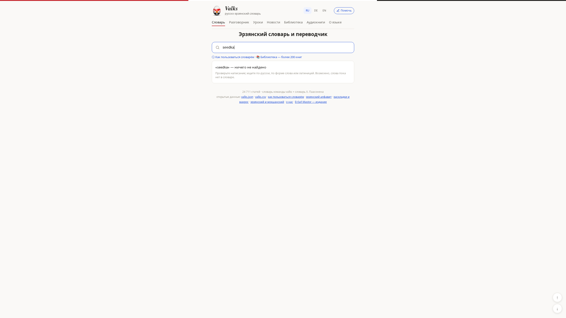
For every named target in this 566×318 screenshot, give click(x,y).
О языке (335, 22)
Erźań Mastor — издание (311, 102)
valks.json (247, 97)
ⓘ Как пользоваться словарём (233, 57)
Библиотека (293, 22)
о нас (289, 102)
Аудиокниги (316, 22)
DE (316, 10)
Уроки (258, 22)
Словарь (218, 22)
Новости (273, 22)
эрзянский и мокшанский (267, 102)
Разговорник (239, 22)
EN (324, 10)
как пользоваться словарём (286, 97)
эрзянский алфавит (319, 97)
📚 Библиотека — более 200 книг (279, 57)
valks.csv (260, 97)
